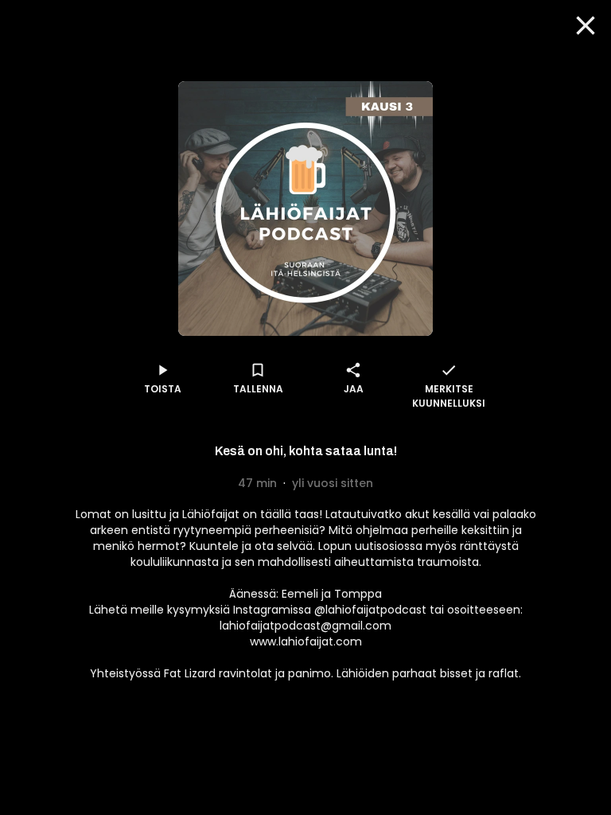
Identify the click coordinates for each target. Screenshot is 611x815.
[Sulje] (585, 25)
